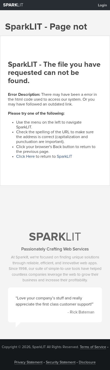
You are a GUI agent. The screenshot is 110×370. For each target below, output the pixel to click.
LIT (13, 5)
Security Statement (60, 362)
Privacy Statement (28, 362)
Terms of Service (93, 347)
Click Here (25, 156)
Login (102, 5)
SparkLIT (64, 156)
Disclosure (87, 362)
